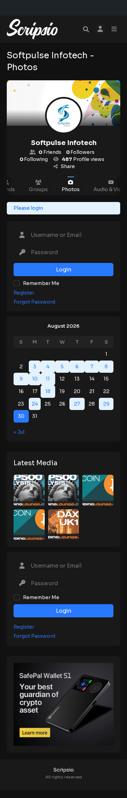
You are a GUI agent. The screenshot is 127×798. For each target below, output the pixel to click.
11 (48, 379)
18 (47, 391)
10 (35, 379)
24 (35, 404)
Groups (38, 189)
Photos (71, 189)
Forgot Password (34, 302)
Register (24, 293)
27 (77, 404)
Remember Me (41, 283)
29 (106, 404)
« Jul (19, 432)
